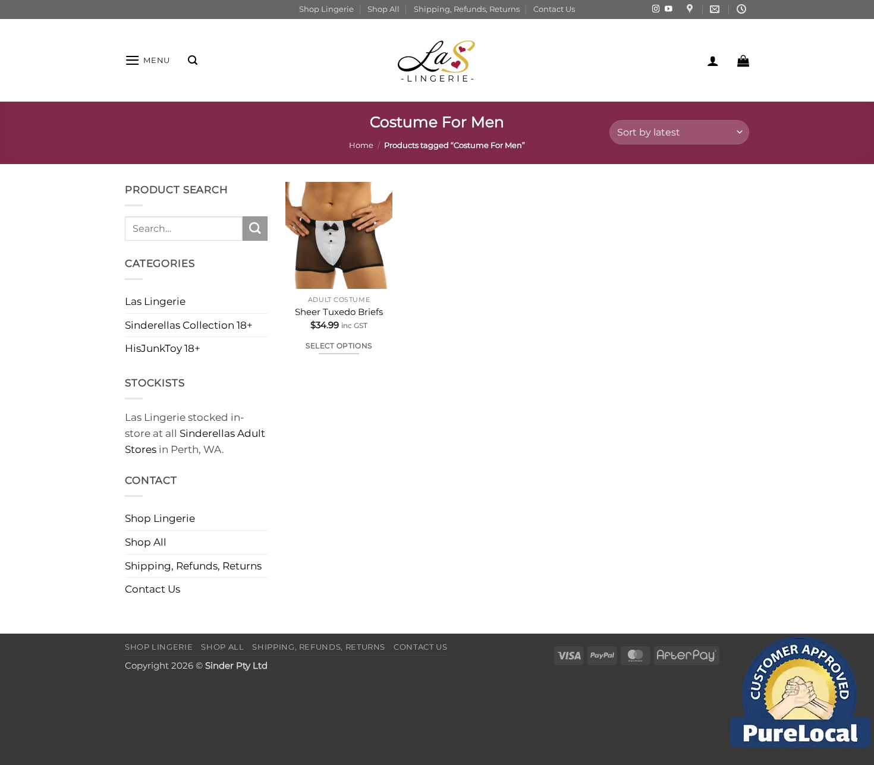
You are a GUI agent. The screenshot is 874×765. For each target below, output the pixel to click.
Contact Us (554, 9)
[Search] (192, 60)
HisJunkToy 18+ (162, 348)
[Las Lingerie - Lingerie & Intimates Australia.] (437, 60)
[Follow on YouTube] (668, 9)
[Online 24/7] (743, 9)
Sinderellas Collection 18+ (189, 325)
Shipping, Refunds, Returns (467, 9)
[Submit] (255, 228)
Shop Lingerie (326, 9)
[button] (147, 60)
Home (361, 145)
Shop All (383, 9)
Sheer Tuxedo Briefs (339, 311)
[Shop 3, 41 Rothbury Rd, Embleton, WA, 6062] (691, 9)
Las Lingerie (155, 301)
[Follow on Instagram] (656, 9)
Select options (339, 345)
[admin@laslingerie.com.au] (716, 9)
